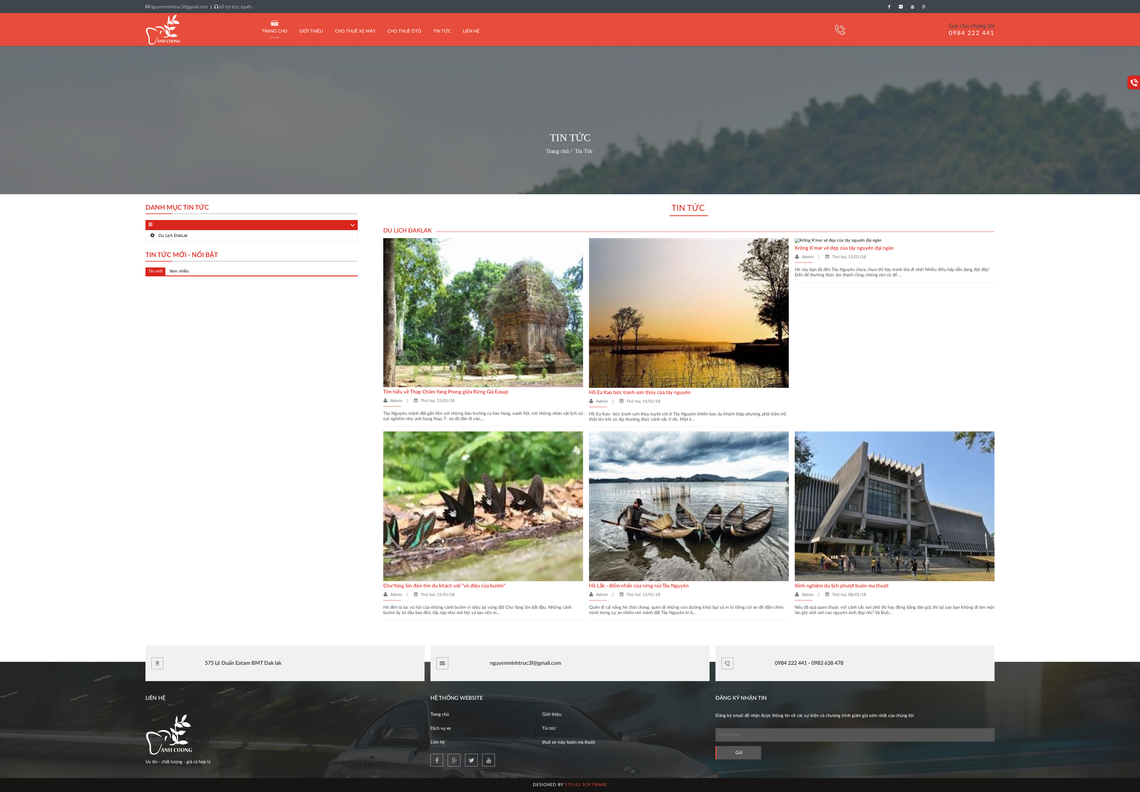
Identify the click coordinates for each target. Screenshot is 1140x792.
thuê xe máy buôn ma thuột (568, 742)
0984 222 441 (972, 33)
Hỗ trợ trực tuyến (235, 7)
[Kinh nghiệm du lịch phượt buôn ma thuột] (895, 506)
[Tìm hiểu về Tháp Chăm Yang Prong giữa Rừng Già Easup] (483, 312)
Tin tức (549, 728)
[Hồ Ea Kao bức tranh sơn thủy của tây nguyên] (689, 313)
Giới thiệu (311, 31)
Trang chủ (274, 31)
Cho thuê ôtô (404, 31)
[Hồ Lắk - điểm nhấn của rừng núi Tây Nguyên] (689, 506)
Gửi (739, 752)
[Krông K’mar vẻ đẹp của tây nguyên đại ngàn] (838, 241)
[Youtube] (912, 6)
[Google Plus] (924, 6)
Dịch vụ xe (440, 728)
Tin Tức (442, 31)
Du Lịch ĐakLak (172, 236)
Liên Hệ (471, 31)
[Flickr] (901, 6)
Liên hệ (437, 742)
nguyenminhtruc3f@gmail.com (179, 7)
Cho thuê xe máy (355, 31)
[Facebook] (889, 6)
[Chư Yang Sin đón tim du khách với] (483, 506)
